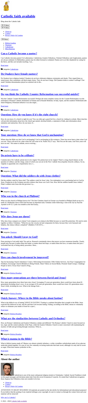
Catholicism (9, 47)
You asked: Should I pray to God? (19, 236)
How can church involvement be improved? (25, 257)
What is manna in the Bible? (16, 338)
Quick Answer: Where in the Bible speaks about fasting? (32, 298)
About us (8, 31)
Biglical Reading (16, 273)
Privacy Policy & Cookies (14, 35)
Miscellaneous (10, 49)
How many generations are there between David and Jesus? (33, 277)
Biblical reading (10, 43)
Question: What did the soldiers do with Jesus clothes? (31, 175)
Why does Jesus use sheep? (15, 216)
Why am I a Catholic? (8, 397)
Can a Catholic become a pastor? (19, 53)
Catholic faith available (18, 16)
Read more (4, 65)
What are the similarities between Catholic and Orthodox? (33, 318)
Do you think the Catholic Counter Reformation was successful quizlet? (40, 94)
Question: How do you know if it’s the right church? (29, 114)
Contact (7, 33)
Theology (8, 45)
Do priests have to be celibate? (17, 155)
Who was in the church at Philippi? (20, 196)
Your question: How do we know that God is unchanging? (32, 135)
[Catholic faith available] (6, 11)
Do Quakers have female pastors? (19, 73)
